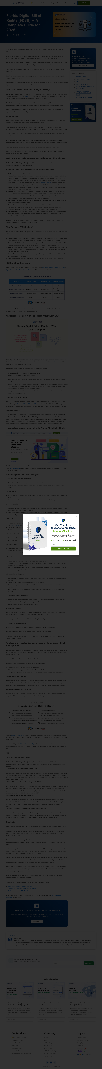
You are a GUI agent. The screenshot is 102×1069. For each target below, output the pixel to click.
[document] (51, 534)
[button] (76, 516)
